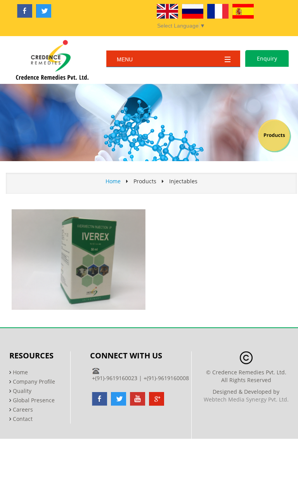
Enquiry (267, 58)
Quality (22, 391)
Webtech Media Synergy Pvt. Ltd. (246, 399)
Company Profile (34, 381)
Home (113, 181)
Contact (23, 418)
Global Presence (34, 400)
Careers (23, 409)
